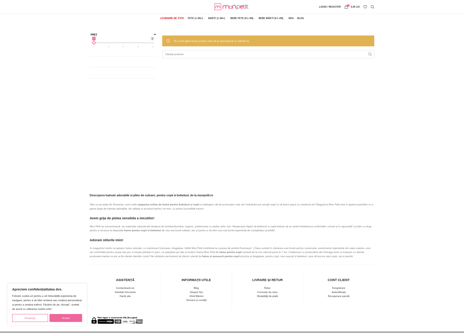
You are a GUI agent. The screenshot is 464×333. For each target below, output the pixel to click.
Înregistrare (338, 287)
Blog (196, 287)
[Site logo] (232, 6)
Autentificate (339, 292)
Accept (66, 318)
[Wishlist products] (365, 7)
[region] (47, 304)
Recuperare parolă (338, 296)
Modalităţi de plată (267, 296)
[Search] (372, 7)
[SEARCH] (370, 54)
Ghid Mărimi (196, 296)
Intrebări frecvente (125, 292)
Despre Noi (196, 292)
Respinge (30, 318)
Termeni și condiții (196, 300)
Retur (267, 287)
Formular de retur (267, 292)
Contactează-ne (125, 287)
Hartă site (125, 296)
